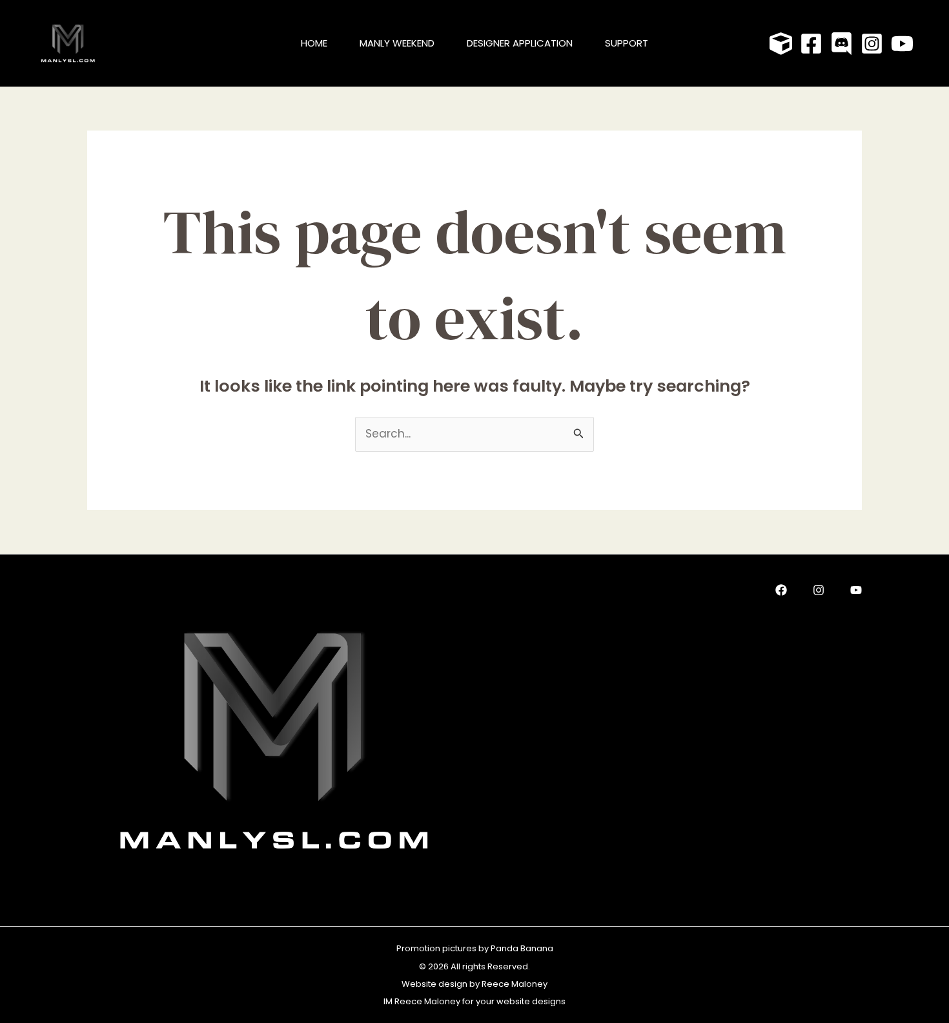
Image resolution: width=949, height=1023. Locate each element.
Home (314, 43)
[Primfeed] (781, 43)
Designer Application (520, 43)
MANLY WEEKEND (397, 43)
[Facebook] (811, 43)
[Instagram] (872, 43)
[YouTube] (902, 43)
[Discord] (841, 43)
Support (626, 43)
